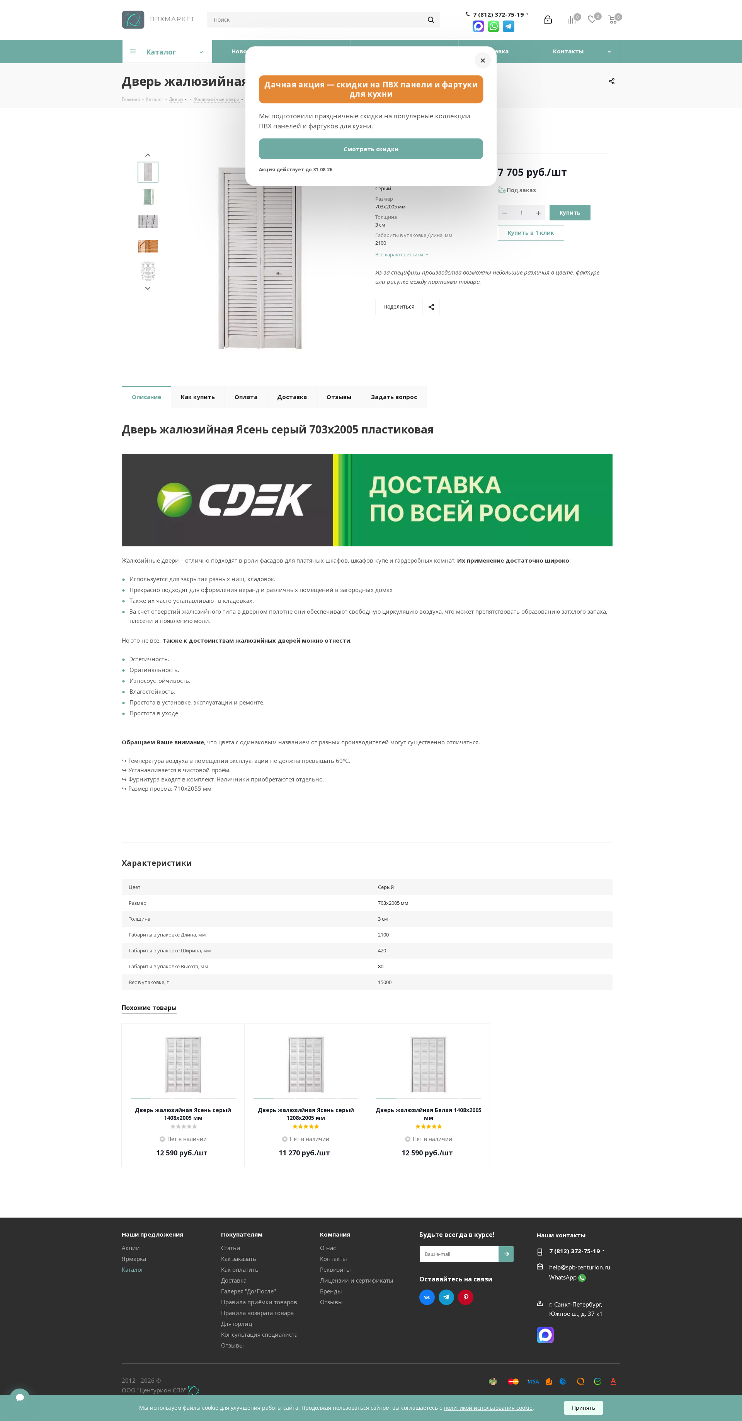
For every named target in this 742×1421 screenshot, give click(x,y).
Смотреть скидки (371, 149)
